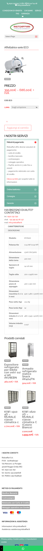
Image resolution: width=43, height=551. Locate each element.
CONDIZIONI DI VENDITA (12, 11)
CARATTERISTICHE (16, 226)
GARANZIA (25, 14)
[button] (22, 58)
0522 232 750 (12, 216)
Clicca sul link (12, 179)
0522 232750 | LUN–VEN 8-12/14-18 (23, 3)
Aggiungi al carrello (18, 127)
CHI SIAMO (28, 11)
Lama (6, 107)
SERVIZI (38, 11)
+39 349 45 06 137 (16, 220)
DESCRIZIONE (14, 230)
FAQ (17, 14)
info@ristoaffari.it (15, 222)
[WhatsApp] (23, 548)
